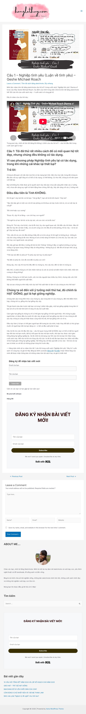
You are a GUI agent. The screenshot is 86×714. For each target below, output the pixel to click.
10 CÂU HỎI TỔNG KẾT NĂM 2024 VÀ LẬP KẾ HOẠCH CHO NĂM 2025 (29, 682)
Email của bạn (14, 365)
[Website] (69, 521)
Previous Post (16, 476)
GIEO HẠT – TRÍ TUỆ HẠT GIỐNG (15, 686)
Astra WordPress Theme (55, 709)
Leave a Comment (13, 83)
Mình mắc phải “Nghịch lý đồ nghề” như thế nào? (21, 696)
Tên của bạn (13, 374)
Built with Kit (43, 462)
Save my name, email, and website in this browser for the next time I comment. (37, 528)
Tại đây (57, 351)
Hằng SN (50, 351)
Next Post (71, 476)
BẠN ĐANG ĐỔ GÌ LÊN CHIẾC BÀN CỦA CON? (20, 689)
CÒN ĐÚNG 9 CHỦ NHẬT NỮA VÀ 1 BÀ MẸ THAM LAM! (24, 693)
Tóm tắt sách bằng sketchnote (33, 83)
